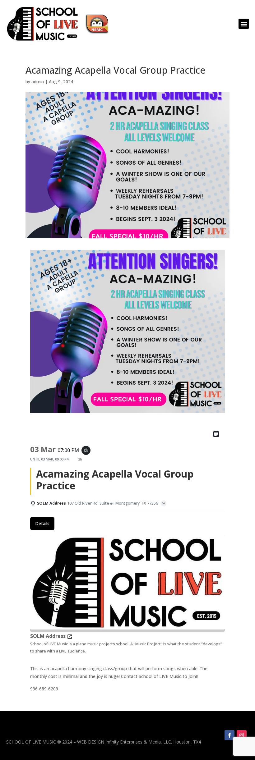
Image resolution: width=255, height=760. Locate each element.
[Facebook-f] (229, 735)
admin (37, 82)
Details (42, 523)
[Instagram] (242, 735)
